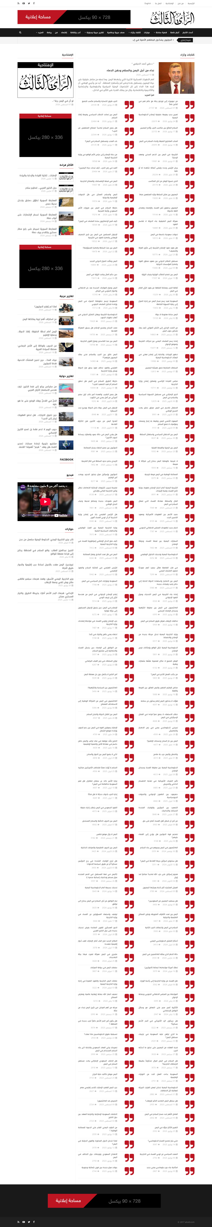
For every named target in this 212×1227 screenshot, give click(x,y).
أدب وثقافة (75, 32)
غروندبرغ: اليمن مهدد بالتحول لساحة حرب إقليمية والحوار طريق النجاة (45, 566)
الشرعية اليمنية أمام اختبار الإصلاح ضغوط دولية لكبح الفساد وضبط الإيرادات (158, 489)
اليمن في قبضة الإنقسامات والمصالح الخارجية (98, 181)
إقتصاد (64, 32)
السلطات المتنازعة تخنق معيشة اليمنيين (161, 367)
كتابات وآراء (136, 32)
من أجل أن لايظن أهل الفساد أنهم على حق (160, 821)
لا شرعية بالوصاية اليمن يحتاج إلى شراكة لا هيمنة (158, 462)
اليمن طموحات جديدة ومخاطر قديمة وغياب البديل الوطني (97, 502)
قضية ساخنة (161, 32)
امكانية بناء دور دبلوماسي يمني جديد (162, 1167)
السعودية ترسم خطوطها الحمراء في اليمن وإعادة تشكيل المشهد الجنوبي (97, 302)
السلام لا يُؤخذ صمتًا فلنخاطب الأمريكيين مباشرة (97, 767)
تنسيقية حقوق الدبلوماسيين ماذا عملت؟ (100, 1034)
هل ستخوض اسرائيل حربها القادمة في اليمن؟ (159, 861)
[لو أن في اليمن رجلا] (45, 80)
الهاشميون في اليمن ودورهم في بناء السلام (159, 847)
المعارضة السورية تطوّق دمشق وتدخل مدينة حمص (37, 202)
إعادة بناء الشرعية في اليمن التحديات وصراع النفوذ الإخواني (158, 596)
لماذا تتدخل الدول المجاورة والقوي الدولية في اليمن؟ (97, 1142)
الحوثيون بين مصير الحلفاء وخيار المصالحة (100, 447)
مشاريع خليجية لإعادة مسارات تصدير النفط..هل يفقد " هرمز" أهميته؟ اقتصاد (37, 445)
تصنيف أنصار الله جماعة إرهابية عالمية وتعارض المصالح (97, 996)
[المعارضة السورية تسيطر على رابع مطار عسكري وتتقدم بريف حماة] (66, 230)
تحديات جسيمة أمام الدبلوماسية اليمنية (101, 887)
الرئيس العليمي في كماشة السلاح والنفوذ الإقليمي (97, 569)
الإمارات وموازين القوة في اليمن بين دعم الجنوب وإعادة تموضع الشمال (97, 729)
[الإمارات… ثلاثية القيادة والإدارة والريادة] (66, 177)
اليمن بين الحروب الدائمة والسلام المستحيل (99, 821)
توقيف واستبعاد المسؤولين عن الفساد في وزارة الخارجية (97, 916)
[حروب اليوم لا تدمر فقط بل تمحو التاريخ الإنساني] (66, 431)
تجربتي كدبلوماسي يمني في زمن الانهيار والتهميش (158, 729)
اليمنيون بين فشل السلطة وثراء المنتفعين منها (158, 194)
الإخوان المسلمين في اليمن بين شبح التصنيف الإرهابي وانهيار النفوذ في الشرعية (97, 236)
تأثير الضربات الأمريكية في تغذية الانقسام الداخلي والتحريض (158, 782)
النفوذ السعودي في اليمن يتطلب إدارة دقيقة (98, 807)
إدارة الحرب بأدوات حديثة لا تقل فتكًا (102, 794)
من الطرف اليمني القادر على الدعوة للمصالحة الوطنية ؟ (97, 1129)
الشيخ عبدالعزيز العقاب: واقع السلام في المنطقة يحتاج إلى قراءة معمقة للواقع (45, 552)
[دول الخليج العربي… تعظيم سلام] (66, 189)
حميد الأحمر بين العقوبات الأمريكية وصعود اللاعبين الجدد (158, 516)
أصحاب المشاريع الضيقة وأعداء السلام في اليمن (158, 141)
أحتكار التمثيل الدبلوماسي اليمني (164, 941)
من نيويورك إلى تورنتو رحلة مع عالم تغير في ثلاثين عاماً (158, 102)
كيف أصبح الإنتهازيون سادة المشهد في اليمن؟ (97, 221)
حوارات (147, 32)
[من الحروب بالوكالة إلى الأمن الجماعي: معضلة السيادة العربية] (66, 347)
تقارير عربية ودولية (95, 32)
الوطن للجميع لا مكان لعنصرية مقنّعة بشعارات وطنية (158, 662)
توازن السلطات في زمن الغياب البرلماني (101, 661)
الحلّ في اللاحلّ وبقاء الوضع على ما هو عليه (37, 402)
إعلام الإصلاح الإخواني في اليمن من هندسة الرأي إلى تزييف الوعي (97, 596)
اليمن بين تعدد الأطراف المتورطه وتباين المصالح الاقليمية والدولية (158, 916)
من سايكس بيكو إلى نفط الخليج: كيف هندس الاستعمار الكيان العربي (37, 388)
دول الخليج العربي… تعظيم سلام (41, 188)
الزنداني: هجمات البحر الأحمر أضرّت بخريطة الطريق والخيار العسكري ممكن (45, 595)
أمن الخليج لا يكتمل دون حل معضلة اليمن (100, 674)
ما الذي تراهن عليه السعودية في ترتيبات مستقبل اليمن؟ (158, 1035)
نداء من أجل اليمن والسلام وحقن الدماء (130, 70)
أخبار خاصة (174, 32)
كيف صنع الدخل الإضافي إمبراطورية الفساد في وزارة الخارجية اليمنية (97, 542)
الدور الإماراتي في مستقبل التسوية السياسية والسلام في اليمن (158, 396)
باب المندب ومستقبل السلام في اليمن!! (101, 141)
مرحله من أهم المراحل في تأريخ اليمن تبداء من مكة (97, 1009)
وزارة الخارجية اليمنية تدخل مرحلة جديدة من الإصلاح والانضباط (158, 636)
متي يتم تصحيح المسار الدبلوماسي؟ (163, 1141)
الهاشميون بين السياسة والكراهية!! (102, 687)
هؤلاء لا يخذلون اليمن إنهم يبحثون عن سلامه (159, 701)
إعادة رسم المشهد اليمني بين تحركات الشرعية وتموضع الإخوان (158, 342)
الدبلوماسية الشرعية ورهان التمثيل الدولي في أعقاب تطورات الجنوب (97, 316)
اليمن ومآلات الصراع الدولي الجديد (103, 261)
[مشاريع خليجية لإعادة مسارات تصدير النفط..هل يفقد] (66, 445)
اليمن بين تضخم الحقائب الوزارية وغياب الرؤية (160, 274)
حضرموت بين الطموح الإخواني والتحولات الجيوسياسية (158, 796)
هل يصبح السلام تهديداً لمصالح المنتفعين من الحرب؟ (97, 129)
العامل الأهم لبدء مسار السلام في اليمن (161, 1114)
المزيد (40, 32)
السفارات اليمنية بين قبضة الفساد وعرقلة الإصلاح (158, 542)
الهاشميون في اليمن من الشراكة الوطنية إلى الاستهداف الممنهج (97, 702)
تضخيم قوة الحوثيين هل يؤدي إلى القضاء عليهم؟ (158, 836)
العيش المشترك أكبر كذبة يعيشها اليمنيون (160, 887)
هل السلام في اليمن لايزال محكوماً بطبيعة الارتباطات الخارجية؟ (158, 1062)
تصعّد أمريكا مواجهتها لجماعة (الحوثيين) (161, 967)
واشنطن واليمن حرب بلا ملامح (165, 754)
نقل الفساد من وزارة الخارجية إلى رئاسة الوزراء (159, 981)
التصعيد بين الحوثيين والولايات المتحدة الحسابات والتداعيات (158, 809)
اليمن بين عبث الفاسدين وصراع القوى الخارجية (98, 341)
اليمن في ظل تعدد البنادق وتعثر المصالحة (100, 554)
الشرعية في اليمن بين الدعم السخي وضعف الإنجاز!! (158, 156)
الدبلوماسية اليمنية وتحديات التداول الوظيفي (159, 554)
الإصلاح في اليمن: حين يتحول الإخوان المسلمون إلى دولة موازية (97, 609)
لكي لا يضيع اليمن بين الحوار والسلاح (102, 754)
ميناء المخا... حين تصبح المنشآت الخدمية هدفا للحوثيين (37, 362)
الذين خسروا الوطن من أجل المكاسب (163, 181)
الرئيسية (191, 3)
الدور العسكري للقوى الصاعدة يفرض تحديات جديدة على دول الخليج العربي (97, 929)
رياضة (49, 32)
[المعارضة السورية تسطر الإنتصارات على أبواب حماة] (66, 216)
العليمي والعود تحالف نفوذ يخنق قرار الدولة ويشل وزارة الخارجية (97, 369)
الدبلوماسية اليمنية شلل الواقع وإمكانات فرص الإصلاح (158, 649)
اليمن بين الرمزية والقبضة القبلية (164, 447)
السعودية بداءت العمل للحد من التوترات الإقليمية (158, 1075)
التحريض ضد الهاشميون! (107, 1101)
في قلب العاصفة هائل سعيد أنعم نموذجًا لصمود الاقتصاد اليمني (158, 569)
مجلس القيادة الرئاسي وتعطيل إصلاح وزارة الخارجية (158, 382)
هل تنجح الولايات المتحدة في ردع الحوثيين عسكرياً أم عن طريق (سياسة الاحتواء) (97, 862)
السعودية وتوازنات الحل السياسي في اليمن (99, 581)
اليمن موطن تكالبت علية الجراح (104, 1074)
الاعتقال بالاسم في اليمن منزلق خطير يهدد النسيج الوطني (158, 409)
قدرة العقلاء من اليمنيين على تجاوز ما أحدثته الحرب (158, 1049)
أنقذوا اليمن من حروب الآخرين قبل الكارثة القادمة (97, 422)
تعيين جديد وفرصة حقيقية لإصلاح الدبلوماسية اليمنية (158, 116)
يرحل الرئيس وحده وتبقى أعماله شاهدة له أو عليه (158, 169)
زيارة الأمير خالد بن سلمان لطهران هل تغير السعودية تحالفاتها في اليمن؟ (97, 782)
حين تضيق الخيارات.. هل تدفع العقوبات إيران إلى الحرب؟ (37, 417)
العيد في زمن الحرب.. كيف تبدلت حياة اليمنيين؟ (98, 168)
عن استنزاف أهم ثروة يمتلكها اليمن (40, 319)
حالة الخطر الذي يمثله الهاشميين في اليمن (160, 954)
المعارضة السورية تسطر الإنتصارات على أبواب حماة (37, 216)
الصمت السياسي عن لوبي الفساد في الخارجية (159, 1154)
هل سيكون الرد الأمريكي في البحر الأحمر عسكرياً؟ (158, 1022)
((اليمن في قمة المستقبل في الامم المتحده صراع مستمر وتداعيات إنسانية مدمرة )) (97, 876)
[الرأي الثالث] (172, 17)
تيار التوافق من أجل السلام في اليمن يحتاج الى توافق (97, 902)
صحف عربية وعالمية (115, 32)
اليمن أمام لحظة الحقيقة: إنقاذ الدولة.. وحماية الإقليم (37, 333)
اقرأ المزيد (149, 95)
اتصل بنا (158, 3)
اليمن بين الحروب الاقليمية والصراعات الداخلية (99, 847)
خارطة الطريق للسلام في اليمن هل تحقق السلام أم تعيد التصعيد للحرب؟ (97, 382)
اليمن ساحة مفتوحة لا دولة (166, 314)
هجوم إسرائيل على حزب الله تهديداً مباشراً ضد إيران (158, 876)
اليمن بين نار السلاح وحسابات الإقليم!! (162, 741)
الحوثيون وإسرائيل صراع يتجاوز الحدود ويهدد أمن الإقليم (97, 476)
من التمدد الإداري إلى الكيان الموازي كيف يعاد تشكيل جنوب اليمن (158, 329)
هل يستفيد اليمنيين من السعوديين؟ (163, 901)
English (148, 3)
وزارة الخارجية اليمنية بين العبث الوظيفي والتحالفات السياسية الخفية (97, 529)
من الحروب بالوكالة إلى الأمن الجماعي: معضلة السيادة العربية (37, 347)
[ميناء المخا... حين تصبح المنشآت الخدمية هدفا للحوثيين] (66, 361)
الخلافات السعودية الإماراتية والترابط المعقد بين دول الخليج (97, 1115)
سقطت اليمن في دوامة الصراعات (103, 967)
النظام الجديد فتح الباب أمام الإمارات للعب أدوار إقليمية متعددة (97, 942)
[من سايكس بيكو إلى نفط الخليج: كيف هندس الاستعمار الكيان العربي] (66, 388)
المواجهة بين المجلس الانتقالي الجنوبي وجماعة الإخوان (158, 996)
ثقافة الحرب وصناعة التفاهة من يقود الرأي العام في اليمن (158, 289)
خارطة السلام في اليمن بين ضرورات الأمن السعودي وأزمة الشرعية (97, 209)
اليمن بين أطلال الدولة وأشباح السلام (102, 714)
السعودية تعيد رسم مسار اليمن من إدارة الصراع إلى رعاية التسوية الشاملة (158, 302)
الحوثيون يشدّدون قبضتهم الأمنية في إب (152, 40)
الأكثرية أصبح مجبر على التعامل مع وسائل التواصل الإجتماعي (158, 1009)
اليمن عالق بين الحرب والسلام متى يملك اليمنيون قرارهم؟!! (97, 356)
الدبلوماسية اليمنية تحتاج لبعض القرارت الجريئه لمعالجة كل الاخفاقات (158, 1089)
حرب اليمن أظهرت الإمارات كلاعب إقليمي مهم (98, 1087)
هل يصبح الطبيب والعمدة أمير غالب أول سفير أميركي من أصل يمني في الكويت (97, 396)
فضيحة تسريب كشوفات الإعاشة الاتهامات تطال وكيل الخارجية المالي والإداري (97, 489)
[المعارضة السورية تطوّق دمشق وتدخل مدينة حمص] (66, 202)
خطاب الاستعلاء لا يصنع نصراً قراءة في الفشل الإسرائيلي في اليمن (158, 716)
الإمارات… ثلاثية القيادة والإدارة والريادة (38, 175)
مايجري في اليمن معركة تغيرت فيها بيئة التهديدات (97, 956)
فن (56, 32)
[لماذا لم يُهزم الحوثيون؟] (66, 308)
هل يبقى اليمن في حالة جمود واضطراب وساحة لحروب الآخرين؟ (97, 436)
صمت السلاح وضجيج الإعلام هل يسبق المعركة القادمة (97, 329)
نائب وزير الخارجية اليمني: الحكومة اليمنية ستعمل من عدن (46, 539)
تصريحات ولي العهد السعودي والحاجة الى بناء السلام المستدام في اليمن (97, 1049)
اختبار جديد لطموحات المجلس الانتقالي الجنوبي (158, 527)
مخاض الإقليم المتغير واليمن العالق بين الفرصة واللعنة (158, 689)
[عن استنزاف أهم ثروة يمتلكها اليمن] (66, 320)
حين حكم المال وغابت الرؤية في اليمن (101, 274)
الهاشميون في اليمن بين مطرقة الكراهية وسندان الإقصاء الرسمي (158, 609)
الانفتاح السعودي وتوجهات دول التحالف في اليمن (97, 1155)
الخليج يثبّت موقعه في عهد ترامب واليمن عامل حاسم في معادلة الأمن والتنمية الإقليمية (97, 742)
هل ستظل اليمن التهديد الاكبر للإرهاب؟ (161, 1101)
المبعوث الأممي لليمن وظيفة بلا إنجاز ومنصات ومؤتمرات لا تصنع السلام (158, 422)
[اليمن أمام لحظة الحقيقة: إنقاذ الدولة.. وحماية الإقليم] (66, 333)
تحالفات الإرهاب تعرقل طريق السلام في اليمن (159, 621)
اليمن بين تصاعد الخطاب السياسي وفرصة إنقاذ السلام (97, 116)
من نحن (181, 3)
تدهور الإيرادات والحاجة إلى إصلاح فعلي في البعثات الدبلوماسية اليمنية (158, 356)
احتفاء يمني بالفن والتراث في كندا (103, 634)
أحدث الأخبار (188, 32)
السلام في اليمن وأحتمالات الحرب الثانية (161, 927)
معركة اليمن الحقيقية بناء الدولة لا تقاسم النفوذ (158, 222)
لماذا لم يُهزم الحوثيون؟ (45, 307)
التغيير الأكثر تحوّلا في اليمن (166, 1127)
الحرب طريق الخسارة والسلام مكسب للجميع (99, 101)
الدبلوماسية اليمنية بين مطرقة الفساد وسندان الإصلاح (158, 769)
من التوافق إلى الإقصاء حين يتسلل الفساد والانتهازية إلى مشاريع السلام (97, 649)
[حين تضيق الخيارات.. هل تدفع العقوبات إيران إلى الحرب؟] (66, 416)
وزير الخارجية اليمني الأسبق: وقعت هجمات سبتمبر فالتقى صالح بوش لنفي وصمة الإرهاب (45, 580)
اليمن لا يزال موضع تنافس (106, 834)
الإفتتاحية (170, 3)
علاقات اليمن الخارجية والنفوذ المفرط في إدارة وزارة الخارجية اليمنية (97, 982)
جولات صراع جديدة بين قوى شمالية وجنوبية (99, 1167)
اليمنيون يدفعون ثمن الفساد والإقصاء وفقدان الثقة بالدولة (158, 209)
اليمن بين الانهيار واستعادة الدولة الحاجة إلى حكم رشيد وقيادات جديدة (158, 582)
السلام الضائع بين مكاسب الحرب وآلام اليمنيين (159, 128)
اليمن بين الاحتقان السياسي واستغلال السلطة (159, 434)
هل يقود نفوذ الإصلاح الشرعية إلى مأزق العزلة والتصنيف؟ (158, 249)
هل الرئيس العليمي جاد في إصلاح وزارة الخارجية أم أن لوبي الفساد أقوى (97, 516)
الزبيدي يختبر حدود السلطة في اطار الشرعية (99, 461)
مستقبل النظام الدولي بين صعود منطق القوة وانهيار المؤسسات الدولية (158, 262)
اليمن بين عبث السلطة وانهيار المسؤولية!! (100, 248)
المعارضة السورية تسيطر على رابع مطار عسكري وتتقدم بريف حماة (37, 230)
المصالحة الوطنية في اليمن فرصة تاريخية (161, 474)
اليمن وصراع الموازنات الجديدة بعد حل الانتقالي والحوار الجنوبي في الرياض (97, 289)
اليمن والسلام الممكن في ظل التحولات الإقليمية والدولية (97, 196)
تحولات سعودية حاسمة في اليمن (164, 234)
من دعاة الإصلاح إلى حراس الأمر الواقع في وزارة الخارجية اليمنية (97, 156)
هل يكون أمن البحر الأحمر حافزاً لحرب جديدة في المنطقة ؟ (97, 1022)
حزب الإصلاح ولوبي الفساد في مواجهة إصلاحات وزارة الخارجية (97, 622)
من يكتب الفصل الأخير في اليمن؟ (164, 674)
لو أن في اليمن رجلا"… (62, 101)
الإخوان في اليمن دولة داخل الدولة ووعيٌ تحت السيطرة (97, 409)
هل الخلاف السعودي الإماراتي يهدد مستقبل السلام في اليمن (97, 1062)
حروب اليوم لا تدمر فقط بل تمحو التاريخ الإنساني (37, 431)
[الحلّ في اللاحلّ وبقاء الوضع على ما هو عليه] (66, 402)
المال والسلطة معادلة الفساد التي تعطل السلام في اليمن (158, 502)
